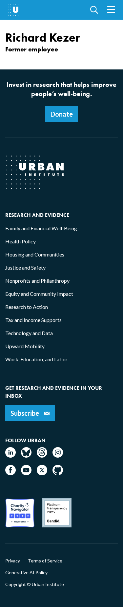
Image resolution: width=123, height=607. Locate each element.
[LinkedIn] (10, 455)
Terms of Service (45, 560)
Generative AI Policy (26, 572)
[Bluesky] (26, 455)
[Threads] (42, 455)
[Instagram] (57, 455)
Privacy (12, 560)
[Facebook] (10, 473)
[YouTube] (26, 473)
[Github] (57, 473)
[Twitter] (42, 473)
